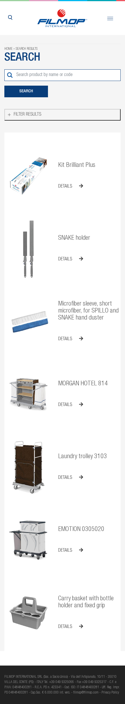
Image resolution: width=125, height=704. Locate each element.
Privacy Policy (110, 692)
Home (8, 49)
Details (65, 186)
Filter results (27, 114)
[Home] (62, 18)
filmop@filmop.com (86, 692)
